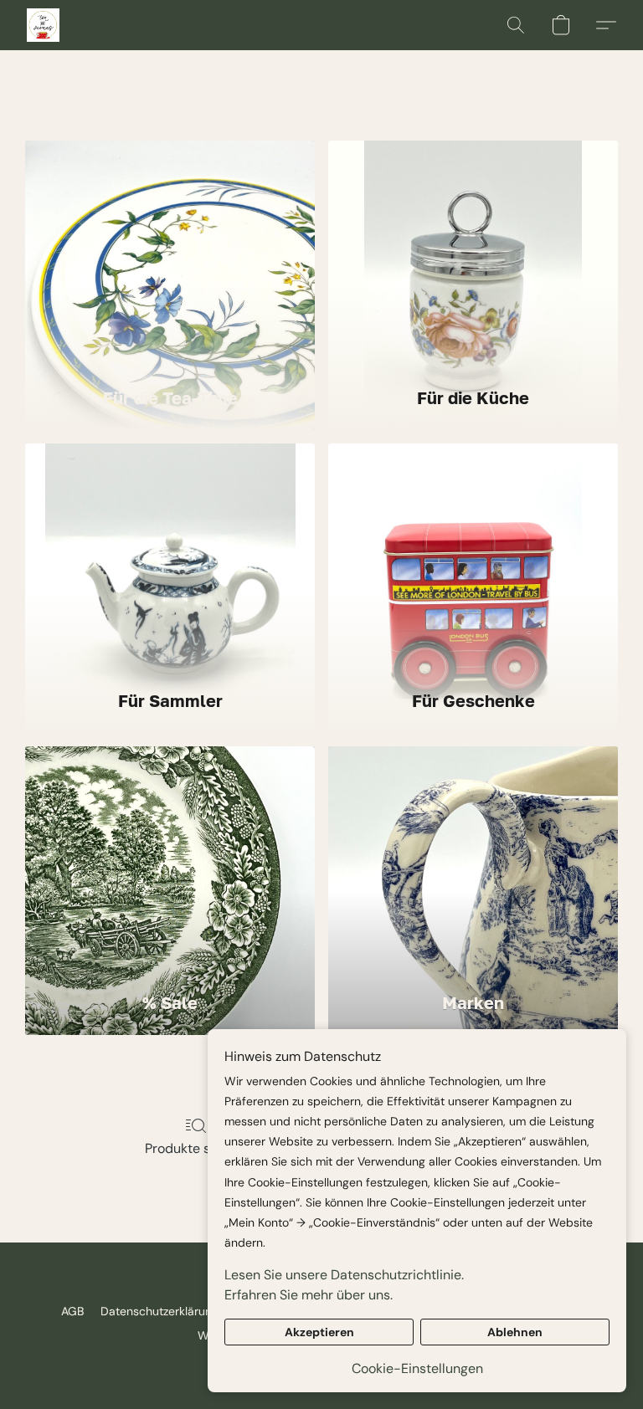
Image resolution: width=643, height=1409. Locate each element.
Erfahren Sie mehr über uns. (308, 1295)
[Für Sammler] (170, 558)
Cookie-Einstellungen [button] (417, 1368)
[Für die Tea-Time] (170, 255)
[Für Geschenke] (473, 558)
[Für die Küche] (473, 255)
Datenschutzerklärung (159, 1311)
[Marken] (473, 861)
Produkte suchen (196, 1148)
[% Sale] (170, 861)
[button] (43, 25)
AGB (72, 1311)
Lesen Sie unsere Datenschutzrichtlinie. (344, 1274)
